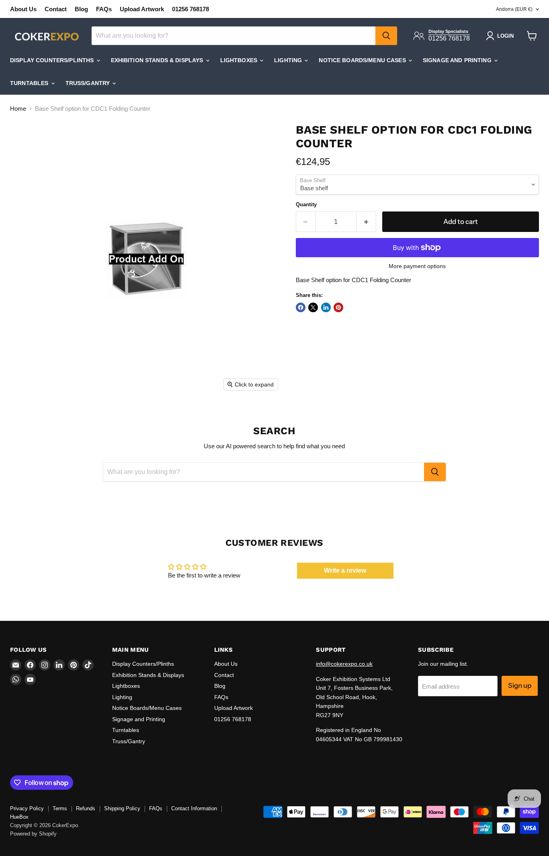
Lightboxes (239, 60)
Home (18, 108)
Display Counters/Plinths (53, 60)
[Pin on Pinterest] (338, 307)
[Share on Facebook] (300, 307)
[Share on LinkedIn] (326, 307)
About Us (23, 9)
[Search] (386, 35)
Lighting (288, 60)
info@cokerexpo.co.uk (344, 664)
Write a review (345, 570)
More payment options (417, 266)
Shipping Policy (122, 808)
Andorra (514, 9)
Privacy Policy (27, 808)
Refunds (85, 808)
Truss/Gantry (89, 83)
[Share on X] (313, 307)
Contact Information (194, 808)
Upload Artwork (142, 9)
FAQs (104, 9)
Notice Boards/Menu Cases (363, 60)
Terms (60, 808)
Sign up (519, 685)
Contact (56, 9)
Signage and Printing (458, 60)
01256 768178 (190, 9)
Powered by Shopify (33, 834)
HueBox (19, 817)
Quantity (306, 204)
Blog (81, 9)
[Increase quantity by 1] (366, 221)
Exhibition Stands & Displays (158, 60)
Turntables (30, 83)
